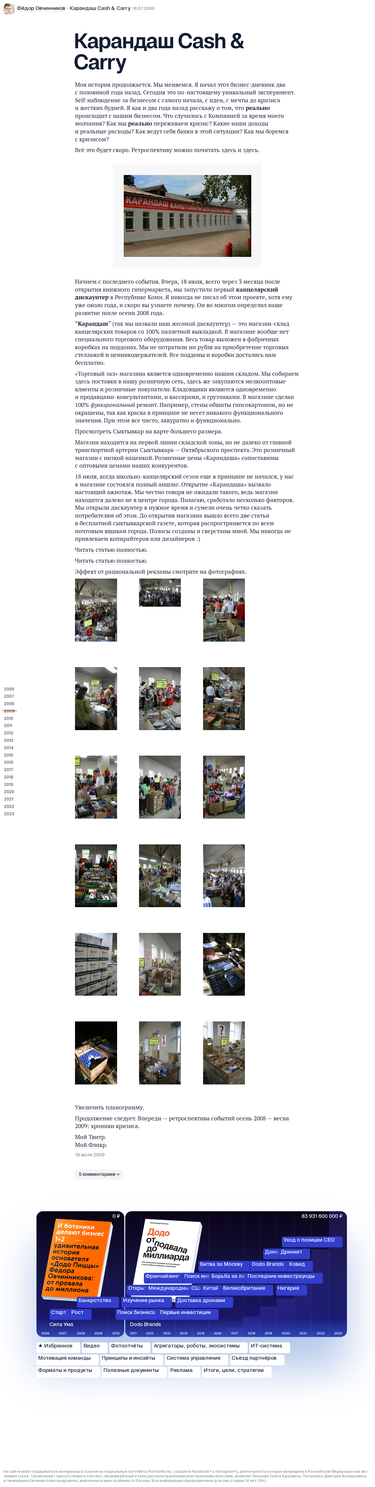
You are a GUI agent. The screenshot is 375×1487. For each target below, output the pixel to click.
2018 (8, 777)
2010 (8, 719)
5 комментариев (97, 1174)
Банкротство (94, 1300)
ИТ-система (266, 1346)
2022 (9, 807)
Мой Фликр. (91, 1144)
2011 (8, 726)
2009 (9, 711)
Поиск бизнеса (136, 1312)
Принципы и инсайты (128, 1358)
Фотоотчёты (127, 1346)
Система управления (194, 1358)
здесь (228, 150)
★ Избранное (55, 1346)
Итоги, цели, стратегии (234, 1370)
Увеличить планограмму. (109, 1107)
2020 (9, 792)
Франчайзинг (162, 1276)
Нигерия (288, 1288)
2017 (8, 770)
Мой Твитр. (90, 1137)
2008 (9, 704)
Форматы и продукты (65, 1370)
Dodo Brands (268, 1264)
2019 (8, 785)
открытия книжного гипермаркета (122, 289)
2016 (8, 763)
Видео (91, 1346)
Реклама (181, 1370)
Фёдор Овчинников (41, 8)
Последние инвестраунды (281, 1276)
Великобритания (244, 1288)
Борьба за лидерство (238, 1276)
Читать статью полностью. (111, 549)
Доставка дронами (201, 1300)
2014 (9, 748)
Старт (58, 1312)
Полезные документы (131, 1370)
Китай (210, 1288)
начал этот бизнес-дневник (237, 84)
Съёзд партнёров (254, 1358)
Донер (273, 1252)
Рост (77, 1312)
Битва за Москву (221, 1264)
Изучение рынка (143, 1300)
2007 (9, 696)
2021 (8, 799)
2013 (8, 741)
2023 (9, 814)
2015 (8, 755)
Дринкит (291, 1252)
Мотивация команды (64, 1358)
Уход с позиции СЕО (309, 1240)
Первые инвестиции (185, 1312)
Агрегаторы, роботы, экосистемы (197, 1346)
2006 (9, 689)
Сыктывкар (128, 431)
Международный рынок (178, 1288)
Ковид (297, 1264)
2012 (8, 733)
